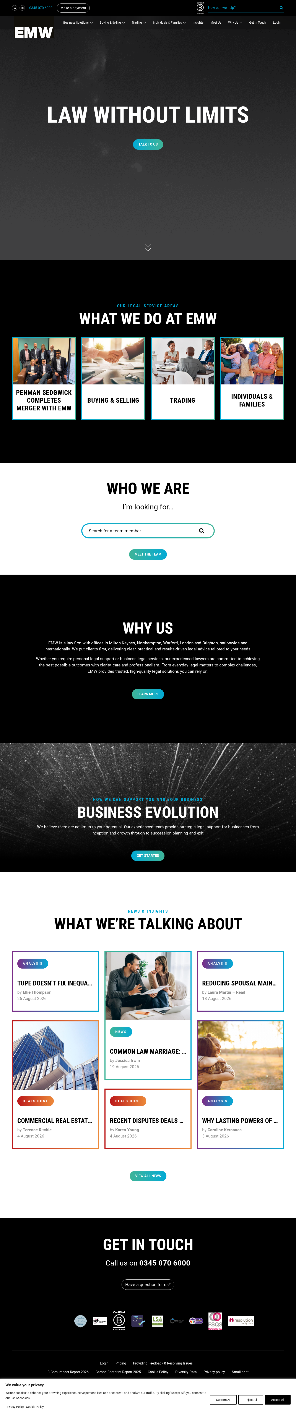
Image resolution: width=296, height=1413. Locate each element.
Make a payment (73, 8)
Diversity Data (186, 1372)
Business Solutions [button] (76, 22)
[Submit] (205, 530)
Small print (240, 1372)
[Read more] (148, 986)
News (121, 1032)
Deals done (35, 1101)
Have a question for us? (148, 1284)
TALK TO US (148, 144)
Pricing (120, 1363)
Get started (148, 856)
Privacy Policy (14, 1406)
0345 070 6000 (40, 8)
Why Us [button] (233, 22)
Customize (223, 1400)
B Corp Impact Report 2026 (68, 1372)
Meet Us (215, 22)
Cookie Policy (35, 1406)
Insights (198, 22)
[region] (148, 1396)
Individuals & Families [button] (167, 22)
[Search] (281, 8)
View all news (148, 1176)
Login (277, 22)
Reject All (251, 1400)
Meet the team (148, 554)
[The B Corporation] (202, 8)
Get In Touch (257, 22)
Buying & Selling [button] (111, 22)
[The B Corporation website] (119, 1321)
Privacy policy (214, 1372)
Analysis (33, 964)
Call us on (148, 1263)
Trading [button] (137, 22)
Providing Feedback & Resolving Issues (163, 1363)
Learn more (148, 694)
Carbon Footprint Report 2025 (118, 1372)
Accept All (277, 1400)
